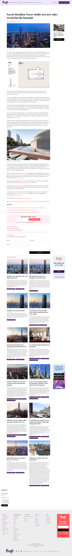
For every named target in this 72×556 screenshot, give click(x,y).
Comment (32, 240)
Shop (34, 2)
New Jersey (26, 519)
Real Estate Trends (13, 226)
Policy (3, 531)
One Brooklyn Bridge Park (17, 185)
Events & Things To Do (5, 522)
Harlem (14, 519)
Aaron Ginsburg (32, 279)
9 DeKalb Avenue (12, 228)
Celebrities (4, 525)
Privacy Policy (32, 222)
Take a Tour (58, 39)
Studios (17, 228)
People (36, 516)
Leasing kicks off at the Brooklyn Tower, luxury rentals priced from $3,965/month (26, 207)
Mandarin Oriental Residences (20, 193)
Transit (3, 534)
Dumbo (14, 531)
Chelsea (14, 522)
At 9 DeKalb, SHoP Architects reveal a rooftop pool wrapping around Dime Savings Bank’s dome (39, 422)
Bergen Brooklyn (4, 493)
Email (8, 244)
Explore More (38, 2)
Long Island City (15, 539)
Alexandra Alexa (32, 425)
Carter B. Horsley (32, 461)
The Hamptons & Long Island (28, 516)
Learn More (4, 505)
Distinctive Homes (12, 2)
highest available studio (25, 182)
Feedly (55, 551)
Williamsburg (15, 536)
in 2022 (23, 173)
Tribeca (14, 527)
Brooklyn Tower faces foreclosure (16, 310)
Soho (14, 525)
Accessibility (50, 551)
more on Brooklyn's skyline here (35, 483)
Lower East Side (15, 528)
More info (31, 434)
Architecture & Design (5, 528)
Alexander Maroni (35, 201)
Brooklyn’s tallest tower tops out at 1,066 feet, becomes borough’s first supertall (16, 383)
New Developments (27, 2)
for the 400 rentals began (21, 174)
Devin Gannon (11, 21)
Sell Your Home (37, 525)
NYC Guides (20, 2)
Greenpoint (15, 537)
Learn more (31, 356)
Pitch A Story (48, 519)
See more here (9, 357)
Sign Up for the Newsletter (64, 2)
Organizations (37, 519)
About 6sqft (48, 516)
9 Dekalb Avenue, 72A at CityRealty (22, 198)
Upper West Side (15, 516)
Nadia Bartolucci (45, 201)
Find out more (31, 323)
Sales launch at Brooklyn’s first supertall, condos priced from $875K (23, 212)
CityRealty (9, 174)
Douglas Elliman (12, 201)
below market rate (19, 177)
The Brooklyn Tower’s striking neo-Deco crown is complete (21, 210)
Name (8, 240)
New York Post (18, 195)
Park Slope (15, 533)
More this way (9, 470)
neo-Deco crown (16, 117)
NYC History (4, 527)
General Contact (48, 522)
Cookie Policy (45, 551)
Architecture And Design (34, 358)
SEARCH (54, 2)
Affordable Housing (5, 533)
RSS (59, 551)
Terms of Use (28, 222)
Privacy (41, 551)
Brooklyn (12, 230)
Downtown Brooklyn (18, 230)
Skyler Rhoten (21, 201)
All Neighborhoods (16, 540)
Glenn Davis (27, 201)
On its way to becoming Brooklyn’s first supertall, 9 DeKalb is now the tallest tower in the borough (38, 383)
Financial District (15, 530)
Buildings (36, 522)
